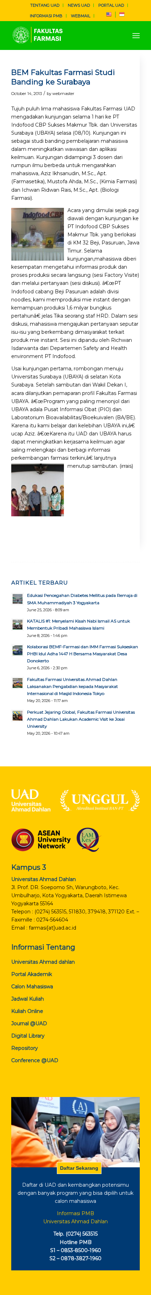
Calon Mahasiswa (32, 986)
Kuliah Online (27, 1011)
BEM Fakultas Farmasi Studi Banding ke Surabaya (63, 77)
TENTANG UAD (44, 5)
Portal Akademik (31, 974)
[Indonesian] (122, 16)
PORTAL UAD (111, 5)
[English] (109, 16)
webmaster (63, 93)
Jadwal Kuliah (27, 999)
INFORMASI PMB (46, 15)
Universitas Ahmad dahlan (43, 962)
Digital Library (28, 1036)
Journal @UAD (29, 1023)
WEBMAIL (80, 15)
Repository (24, 1048)
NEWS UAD (79, 5)
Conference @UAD (34, 1060)
